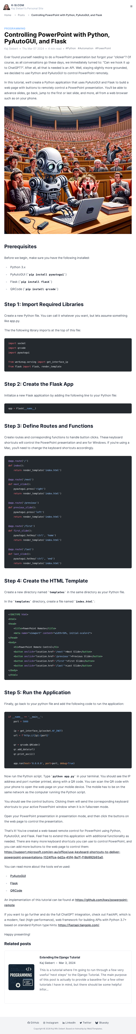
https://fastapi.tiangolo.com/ (78, 925)
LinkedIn (71, 1022)
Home (7, 15)
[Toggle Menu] (131, 6)
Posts (21, 15)
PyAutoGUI (18, 876)
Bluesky (104, 1022)
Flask (14, 883)
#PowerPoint (103, 48)
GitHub (35, 1022)
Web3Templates (94, 1028)
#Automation (85, 48)
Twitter (87, 1022)
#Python (71, 48)
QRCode (16, 890)
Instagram (52, 1022)
